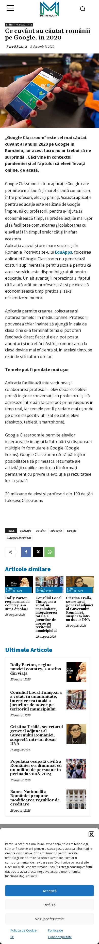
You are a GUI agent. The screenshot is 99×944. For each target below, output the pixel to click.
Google (71, 530)
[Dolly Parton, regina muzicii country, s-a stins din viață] (19, 584)
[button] (91, 834)
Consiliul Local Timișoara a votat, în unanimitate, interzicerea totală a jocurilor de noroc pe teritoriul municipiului (49, 614)
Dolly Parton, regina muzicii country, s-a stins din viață (17, 603)
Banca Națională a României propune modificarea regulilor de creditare (35, 798)
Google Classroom (19, 538)
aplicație (25, 530)
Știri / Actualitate (19, 24)
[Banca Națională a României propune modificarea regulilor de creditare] (76, 799)
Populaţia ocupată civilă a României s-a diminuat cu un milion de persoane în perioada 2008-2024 (36, 768)
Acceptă (50, 890)
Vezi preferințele (49, 918)
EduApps (63, 252)
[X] (38, 552)
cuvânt (40, 530)
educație (56, 530)
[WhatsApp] (49, 552)
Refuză (49, 904)
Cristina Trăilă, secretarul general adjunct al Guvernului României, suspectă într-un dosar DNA (79, 609)
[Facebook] (26, 552)
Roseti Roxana (16, 46)
